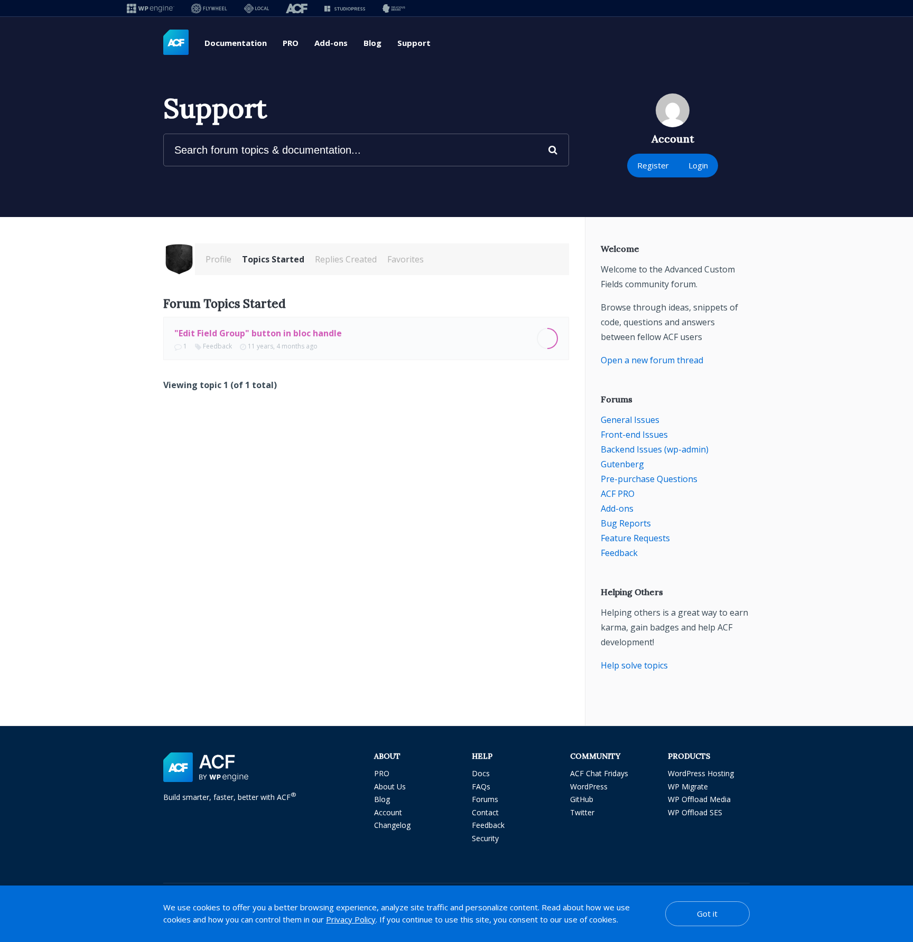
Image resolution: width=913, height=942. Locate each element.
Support (414, 42)
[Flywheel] (209, 8)
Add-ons (331, 42)
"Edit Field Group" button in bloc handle (258, 333)
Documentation (235, 42)
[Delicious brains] (394, 8)
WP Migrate (688, 786)
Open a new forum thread (652, 360)
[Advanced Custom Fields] (176, 42)
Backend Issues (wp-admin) (655, 449)
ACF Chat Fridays (599, 773)
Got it (707, 913)
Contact (485, 812)
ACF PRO (618, 494)
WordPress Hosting (701, 773)
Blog (372, 42)
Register (653, 165)
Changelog (392, 825)
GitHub (581, 799)
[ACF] (296, 8)
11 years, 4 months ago (283, 346)
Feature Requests (635, 538)
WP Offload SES (695, 812)
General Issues (630, 420)
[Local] (256, 8)
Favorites (405, 259)
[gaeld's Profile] (179, 259)
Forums (485, 799)
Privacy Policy (351, 919)
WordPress (589, 786)
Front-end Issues (634, 434)
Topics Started (273, 259)
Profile (218, 259)
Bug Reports (626, 523)
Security (485, 838)
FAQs (481, 786)
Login (698, 165)
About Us (390, 786)
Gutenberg (622, 464)
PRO (291, 42)
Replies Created (346, 259)
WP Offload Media (699, 799)
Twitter (582, 812)
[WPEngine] (150, 8)
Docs (481, 773)
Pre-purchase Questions (649, 479)
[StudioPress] (345, 8)
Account (388, 812)
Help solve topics (634, 665)
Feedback (217, 346)
